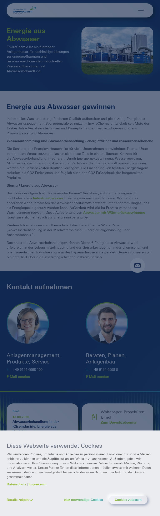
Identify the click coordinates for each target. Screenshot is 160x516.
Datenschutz (16, 484)
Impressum (37, 484)
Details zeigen (18, 500)
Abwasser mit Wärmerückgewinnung (114, 213)
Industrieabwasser (48, 198)
